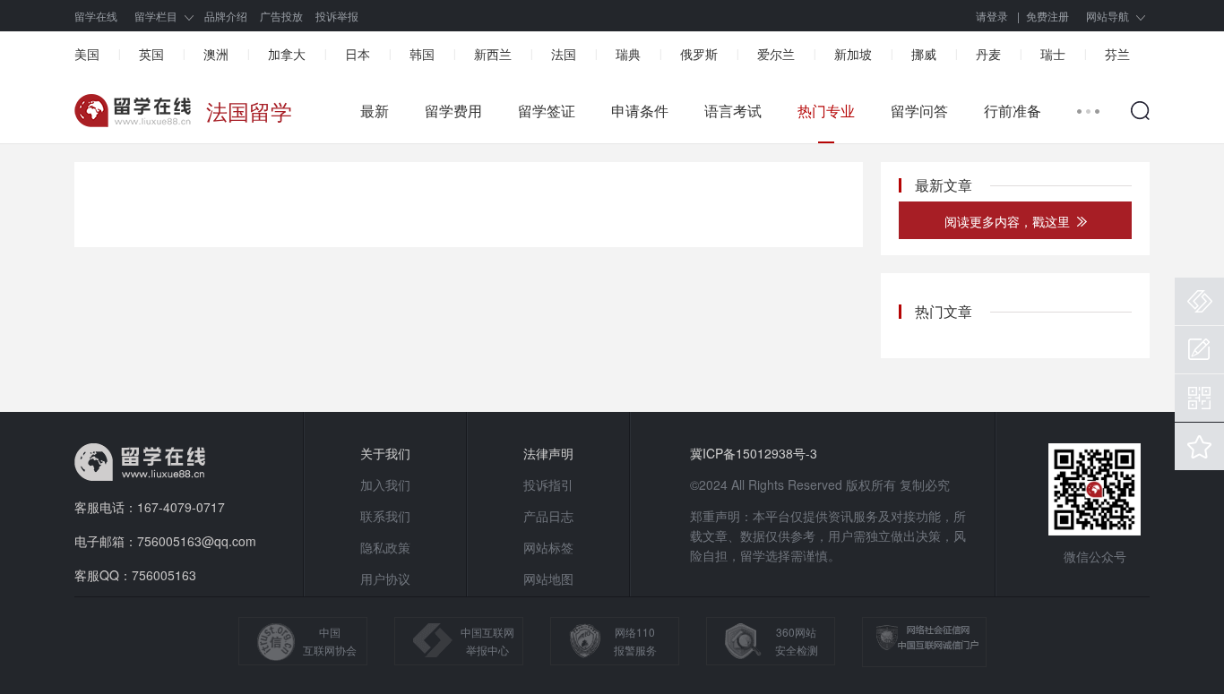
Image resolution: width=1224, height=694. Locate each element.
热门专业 (826, 111)
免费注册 (1047, 15)
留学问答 (919, 111)
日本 (357, 54)
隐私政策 (385, 547)
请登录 (992, 15)
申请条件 (639, 111)
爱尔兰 (776, 54)
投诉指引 (548, 484)
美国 (86, 54)
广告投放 (281, 15)
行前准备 (1012, 111)
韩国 (422, 54)
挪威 (923, 54)
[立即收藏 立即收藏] (1199, 446)
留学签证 (546, 111)
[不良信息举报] (1199, 301)
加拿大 (287, 54)
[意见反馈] (1199, 349)
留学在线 (95, 15)
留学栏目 (155, 15)
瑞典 (628, 54)
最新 (374, 111)
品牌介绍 (225, 15)
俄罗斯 (699, 54)
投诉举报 (336, 15)
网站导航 (1107, 15)
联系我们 (385, 516)
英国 (151, 54)
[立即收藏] (1199, 446)
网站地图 (548, 578)
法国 (563, 54)
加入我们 (385, 484)
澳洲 (215, 54)
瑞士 (1052, 54)
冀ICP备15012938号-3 (753, 453)
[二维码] (1199, 398)
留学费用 (453, 111)
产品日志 (548, 516)
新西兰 (493, 54)
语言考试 (733, 111)
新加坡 (853, 54)
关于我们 (385, 453)
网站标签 (548, 547)
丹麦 (988, 54)
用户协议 (385, 578)
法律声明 (548, 453)
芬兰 (1117, 54)
